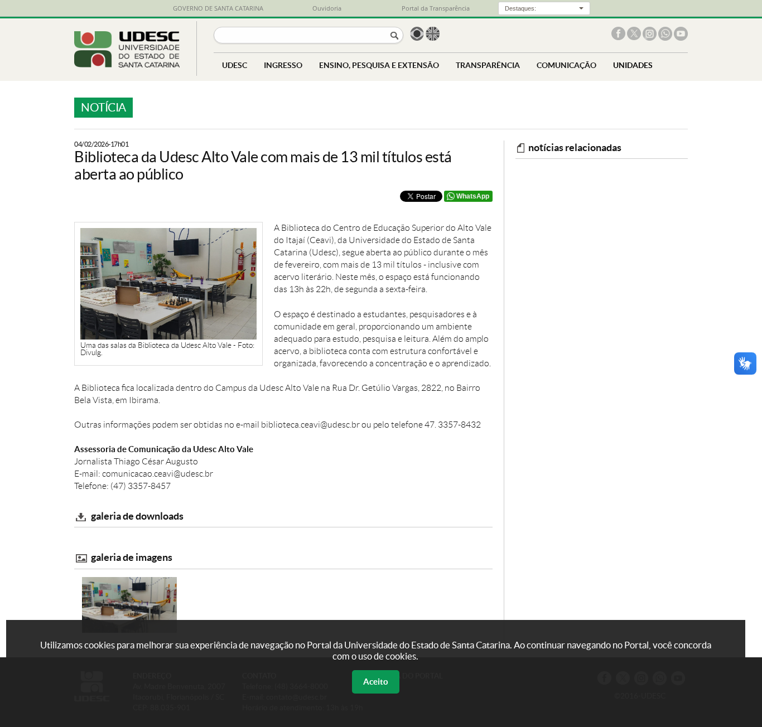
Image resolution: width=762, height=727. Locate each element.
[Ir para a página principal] (127, 64)
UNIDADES (633, 65)
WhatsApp (472, 196)
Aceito (375, 681)
